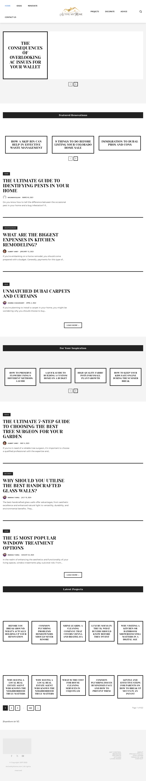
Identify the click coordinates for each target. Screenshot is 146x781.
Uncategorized (10, 228)
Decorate (8, 474)
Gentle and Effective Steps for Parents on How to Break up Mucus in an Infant (130, 687)
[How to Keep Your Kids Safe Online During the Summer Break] (125, 361)
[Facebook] (11, 756)
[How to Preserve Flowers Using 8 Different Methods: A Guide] (20, 361)
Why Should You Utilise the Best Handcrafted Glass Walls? (33, 485)
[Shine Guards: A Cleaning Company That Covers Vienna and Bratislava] (73, 608)
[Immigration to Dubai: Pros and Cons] (119, 130)
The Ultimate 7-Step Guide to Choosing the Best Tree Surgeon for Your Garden (36, 429)
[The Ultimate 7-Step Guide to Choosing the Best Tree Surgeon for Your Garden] (108, 431)
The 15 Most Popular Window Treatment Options (29, 543)
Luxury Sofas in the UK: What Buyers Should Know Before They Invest (101, 631)
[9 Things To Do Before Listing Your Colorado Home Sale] (73, 130)
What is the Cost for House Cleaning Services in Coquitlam (73, 685)
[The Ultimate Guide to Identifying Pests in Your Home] (108, 190)
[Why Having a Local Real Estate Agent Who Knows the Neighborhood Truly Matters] (16, 662)
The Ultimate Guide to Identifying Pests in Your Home (36, 185)
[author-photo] (5, 197)
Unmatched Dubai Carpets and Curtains (36, 294)
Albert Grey (13, 251)
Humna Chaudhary (16, 303)
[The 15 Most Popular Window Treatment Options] (108, 548)
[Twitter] (17, 756)
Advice (6, 415)
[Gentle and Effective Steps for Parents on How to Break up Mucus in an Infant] (130, 662)
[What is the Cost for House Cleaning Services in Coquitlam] (73, 662)
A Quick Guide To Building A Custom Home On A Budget (55, 375)
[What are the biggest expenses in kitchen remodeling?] (108, 244)
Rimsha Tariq (13, 497)
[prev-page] (70, 84)
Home (6, 174)
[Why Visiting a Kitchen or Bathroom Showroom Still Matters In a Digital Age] (130, 608)
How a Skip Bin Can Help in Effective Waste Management (26, 144)
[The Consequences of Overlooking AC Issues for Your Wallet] (95, 55)
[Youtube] (23, 756)
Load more (72, 325)
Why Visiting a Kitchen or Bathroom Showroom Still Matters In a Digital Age (130, 632)
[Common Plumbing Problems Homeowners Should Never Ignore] (44, 608)
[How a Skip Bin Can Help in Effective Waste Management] (26, 130)
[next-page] (76, 84)
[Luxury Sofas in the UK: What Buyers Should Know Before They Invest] (101, 608)
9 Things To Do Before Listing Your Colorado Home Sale (73, 144)
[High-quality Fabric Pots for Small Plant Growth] (90, 361)
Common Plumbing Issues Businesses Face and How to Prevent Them (101, 685)
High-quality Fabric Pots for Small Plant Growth (90, 375)
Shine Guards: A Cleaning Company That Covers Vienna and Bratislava (73, 631)
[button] (140, 11)
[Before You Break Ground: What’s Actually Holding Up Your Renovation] (16, 608)
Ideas (6, 284)
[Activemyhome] (70, 11)
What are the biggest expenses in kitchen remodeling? (30, 240)
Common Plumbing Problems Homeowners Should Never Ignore (44, 632)
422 (30, 708)
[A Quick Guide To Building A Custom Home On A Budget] (55, 361)
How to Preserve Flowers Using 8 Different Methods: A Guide (20, 376)
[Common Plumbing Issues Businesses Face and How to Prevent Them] (101, 662)
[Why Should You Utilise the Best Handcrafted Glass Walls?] (108, 490)
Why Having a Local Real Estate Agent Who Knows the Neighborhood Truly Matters (16, 687)
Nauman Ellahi (14, 197)
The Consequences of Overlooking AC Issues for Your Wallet (25, 55)
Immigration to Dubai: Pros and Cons (120, 143)
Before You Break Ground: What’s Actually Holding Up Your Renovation (15, 631)
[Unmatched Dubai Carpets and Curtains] (108, 299)
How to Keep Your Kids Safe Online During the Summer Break (125, 376)
